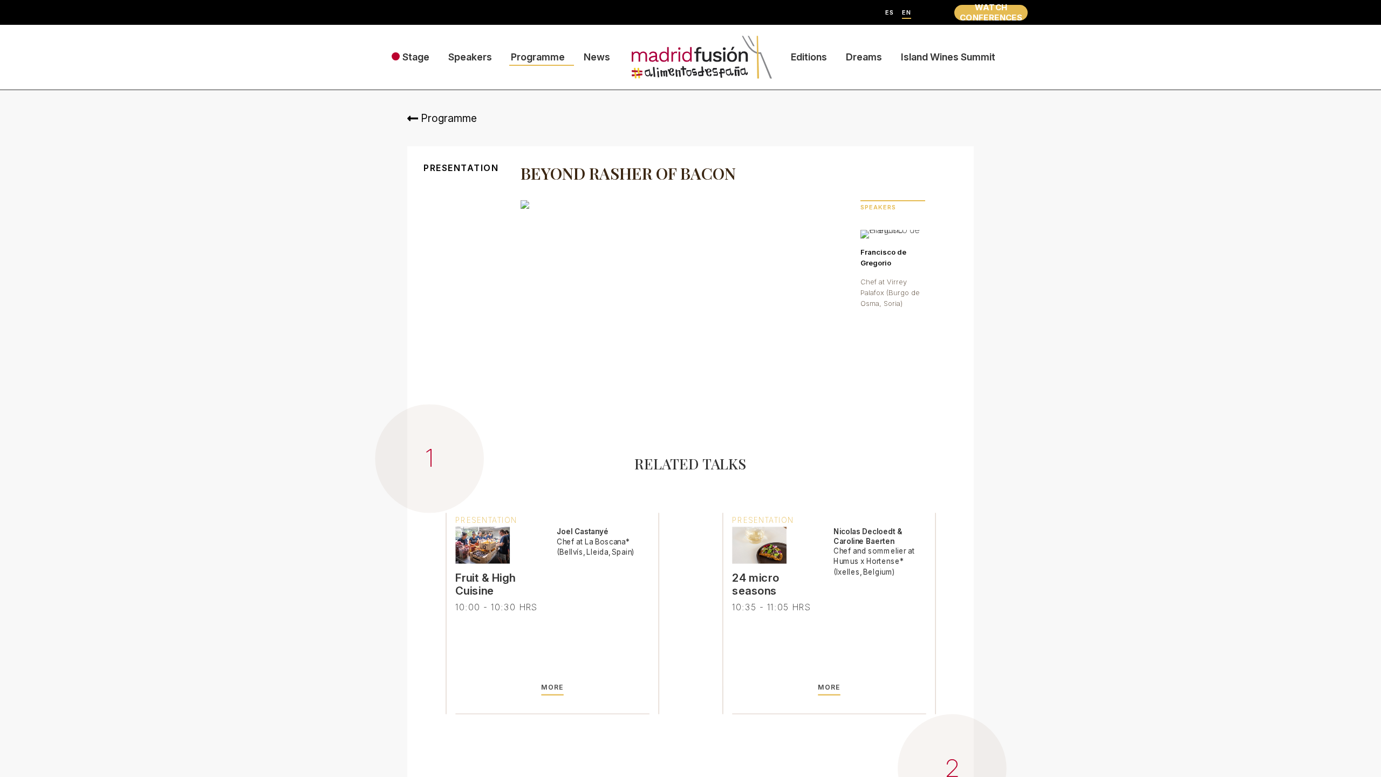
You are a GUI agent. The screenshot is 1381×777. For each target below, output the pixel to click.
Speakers (470, 57)
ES (889, 12)
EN (906, 12)
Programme (538, 57)
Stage (415, 57)
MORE (552, 688)
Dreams (864, 57)
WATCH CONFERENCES (991, 13)
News (597, 57)
